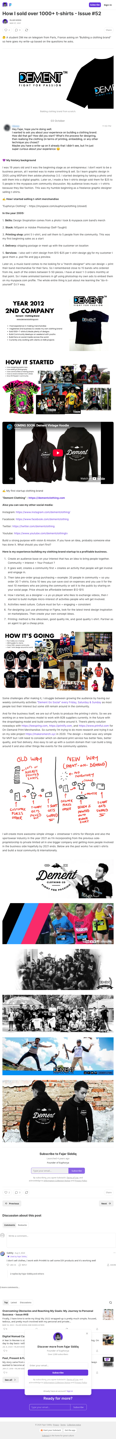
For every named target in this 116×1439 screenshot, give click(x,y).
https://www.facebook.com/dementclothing (42, 519)
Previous (14, 1203)
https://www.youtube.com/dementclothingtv (41, 533)
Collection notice (74, 1425)
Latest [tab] (14, 1302)
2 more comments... (10, 1287)
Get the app (70, 1430)
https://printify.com (60, 725)
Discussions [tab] (25, 1302)
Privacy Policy (81, 1382)
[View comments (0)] (37, 1329)
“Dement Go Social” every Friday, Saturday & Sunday (69, 702)
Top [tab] (6, 1302)
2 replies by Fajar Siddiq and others (27, 1273)
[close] (87, 1333)
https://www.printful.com (94, 725)
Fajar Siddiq (15, 20)
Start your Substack (52, 1430)
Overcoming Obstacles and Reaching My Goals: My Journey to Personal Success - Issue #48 (47, 1312)
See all (8, 1379)
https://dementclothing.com (47, 497)
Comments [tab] (9, 1225)
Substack (46, 1435)
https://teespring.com (35, 725)
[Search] (111, 1303)
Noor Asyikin (38, 1325)
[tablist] (15, 1225)
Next (104, 1203)
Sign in (108, 4)
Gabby (10, 1252)
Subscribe (95, 4)
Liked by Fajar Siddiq (18, 1256)
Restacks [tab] (22, 1225)
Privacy (56, 1425)
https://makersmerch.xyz (41, 734)
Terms (63, 1425)
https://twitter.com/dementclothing (33, 526)
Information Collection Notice (57, 1382)
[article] (58, 1320)
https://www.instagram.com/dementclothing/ (43, 512)
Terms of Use (72, 1379)
